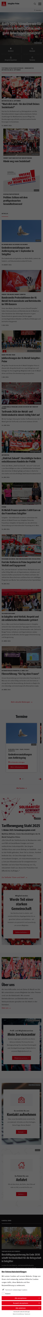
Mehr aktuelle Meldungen (21, 702)
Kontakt (32, 51)
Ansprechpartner (11, 60)
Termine (32, 60)
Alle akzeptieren (20, 1298)
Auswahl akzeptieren (20, 1303)
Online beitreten (21, 932)
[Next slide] (40, 779)
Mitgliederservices (21, 1058)
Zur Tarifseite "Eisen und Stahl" (13, 877)
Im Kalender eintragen (17, 762)
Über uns (5, 1008)
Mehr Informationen (17, 767)
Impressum (27, 1314)
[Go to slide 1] (20, 779)
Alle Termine (20, 788)
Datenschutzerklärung (18, 1314)
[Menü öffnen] (39, 4)
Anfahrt (10, 51)
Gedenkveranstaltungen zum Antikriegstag (20, 755)
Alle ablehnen (21, 1308)
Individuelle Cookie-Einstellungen (21, 1311)
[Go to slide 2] (23, 779)
